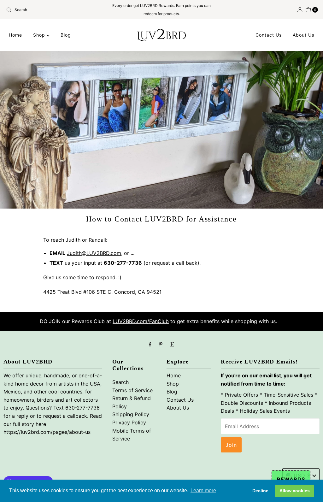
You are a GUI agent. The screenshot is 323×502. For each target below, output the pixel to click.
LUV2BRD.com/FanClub (141, 321)
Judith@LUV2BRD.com (94, 253)
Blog (66, 35)
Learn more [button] (203, 490)
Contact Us (268, 35)
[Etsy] (172, 344)
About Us (303, 35)
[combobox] (54, 9)
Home (15, 35)
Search (120, 382)
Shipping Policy (130, 414)
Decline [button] (260, 490)
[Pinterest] (160, 344)
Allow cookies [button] (294, 490)
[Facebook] (150, 344)
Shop (40, 35)
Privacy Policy (129, 422)
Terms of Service (132, 390)
